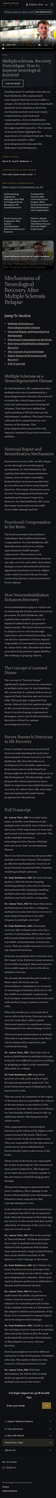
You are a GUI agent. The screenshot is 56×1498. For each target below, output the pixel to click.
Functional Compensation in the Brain (30, 339)
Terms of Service (9, 1490)
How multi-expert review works (19, 174)
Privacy (5, 1486)
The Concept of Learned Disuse (26, 351)
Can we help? (12, 83)
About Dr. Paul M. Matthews (17, 161)
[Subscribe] (46, 1405)
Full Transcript (16, 363)
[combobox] (28, 12)
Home (5, 55)
